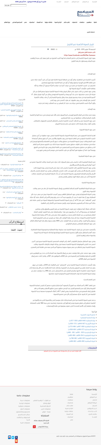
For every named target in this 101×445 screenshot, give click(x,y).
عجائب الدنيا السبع (24, 414)
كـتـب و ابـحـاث (92, 411)
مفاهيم (89, 22)
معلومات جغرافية (24, 406)
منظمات (81, 22)
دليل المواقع (75, 1)
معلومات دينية (25, 400)
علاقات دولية (48, 22)
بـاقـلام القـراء (92, 414)
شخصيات (74, 22)
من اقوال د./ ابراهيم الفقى (41, 400)
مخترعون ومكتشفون (23, 412)
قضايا (95, 22)
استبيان (66, 1)
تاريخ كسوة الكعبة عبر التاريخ (80, 44)
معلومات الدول (25, 409)
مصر (25, 22)
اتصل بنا (59, 1)
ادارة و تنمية (58, 22)
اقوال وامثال (46, 403)
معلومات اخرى (45, 409)
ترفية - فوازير (46, 412)
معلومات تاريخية (24, 403)
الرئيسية (94, 1)
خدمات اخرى (91, 32)
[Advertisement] (80, 365)
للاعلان (95, 400)
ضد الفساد (40, 22)
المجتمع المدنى (17, 22)
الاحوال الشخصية (45, 406)
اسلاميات (31, 22)
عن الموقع (85, 1)
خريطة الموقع (92, 403)
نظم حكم (67, 22)
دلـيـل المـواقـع (92, 408)
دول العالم (7, 22)
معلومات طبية (25, 423)
